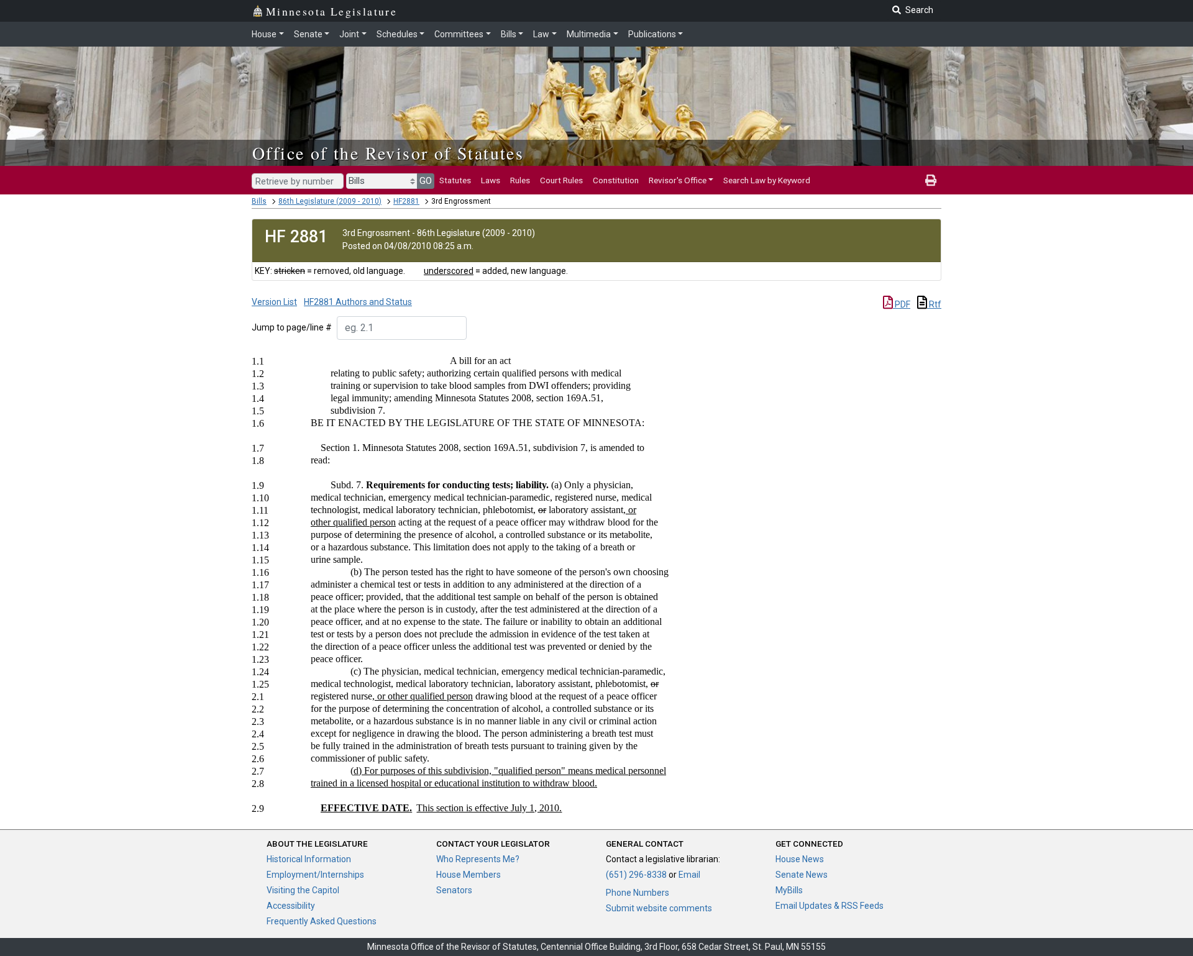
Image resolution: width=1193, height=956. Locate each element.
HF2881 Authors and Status (358, 302)
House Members (468, 875)
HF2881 (406, 201)
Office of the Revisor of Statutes (388, 153)
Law (541, 34)
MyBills (789, 890)
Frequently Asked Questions (322, 921)
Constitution (616, 180)
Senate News (801, 875)
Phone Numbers (637, 893)
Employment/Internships (315, 875)
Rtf (934, 304)
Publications (652, 34)
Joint (349, 34)
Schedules (397, 34)
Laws (490, 180)
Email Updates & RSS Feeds (829, 906)
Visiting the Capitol (303, 890)
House (264, 34)
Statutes (455, 180)
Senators (454, 890)
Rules (520, 180)
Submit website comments (659, 908)
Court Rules (561, 180)
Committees (458, 34)
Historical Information (309, 859)
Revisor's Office (677, 180)
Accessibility (291, 906)
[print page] (930, 180)
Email (689, 875)
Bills (508, 34)
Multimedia (589, 34)
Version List (274, 302)
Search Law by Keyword (766, 180)
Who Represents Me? (477, 859)
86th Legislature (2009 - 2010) (330, 201)
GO (425, 180)
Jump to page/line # (292, 327)
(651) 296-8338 (636, 875)
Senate (308, 34)
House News (799, 859)
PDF (901, 304)
